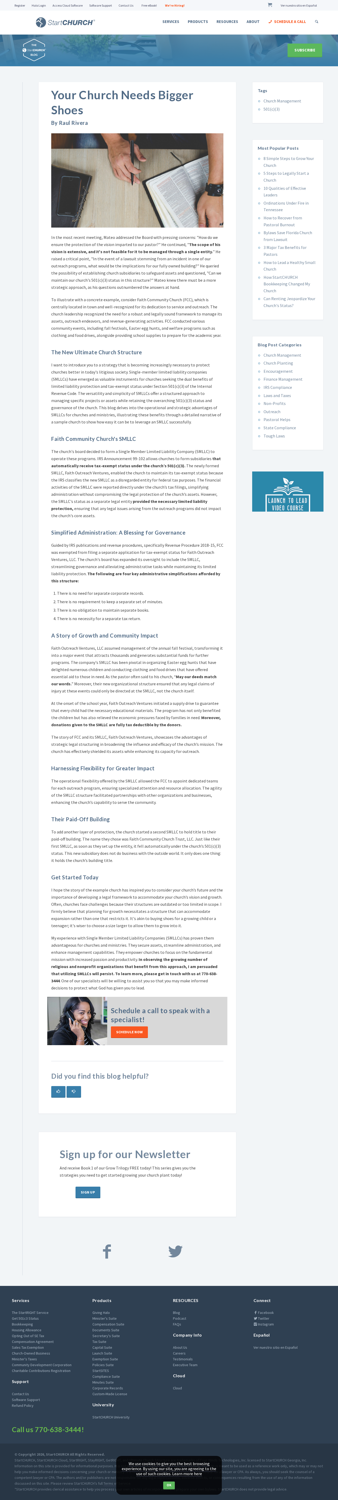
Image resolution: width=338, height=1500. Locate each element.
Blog (176, 1312)
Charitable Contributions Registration (41, 1370)
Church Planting (278, 363)
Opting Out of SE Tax (28, 1335)
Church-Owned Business (31, 1353)
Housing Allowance (26, 1330)
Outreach (272, 411)
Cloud (179, 1375)
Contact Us (126, 5)
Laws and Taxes (277, 395)
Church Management (282, 100)
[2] (74, 1092)
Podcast (179, 1318)
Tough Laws (274, 435)
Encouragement (278, 371)
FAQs (177, 1324)
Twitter (263, 1318)
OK (169, 1485)
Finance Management (283, 379)
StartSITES (100, 1370)
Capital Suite (102, 1347)
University (103, 1404)
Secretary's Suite (106, 1335)
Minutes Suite (103, 1382)
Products (198, 21)
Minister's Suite (104, 1318)
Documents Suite (105, 1330)
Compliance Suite (106, 1376)
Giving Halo (101, 1312)
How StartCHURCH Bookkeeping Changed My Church (287, 284)
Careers (179, 1353)
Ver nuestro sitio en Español (299, 5)
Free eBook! (149, 5)
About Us (180, 1347)
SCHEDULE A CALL (289, 21)
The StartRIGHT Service (30, 1312)
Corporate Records (107, 1388)
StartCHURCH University (111, 1417)
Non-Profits (275, 403)
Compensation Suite (108, 1324)
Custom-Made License (109, 1393)
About (253, 21)
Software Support (100, 5)
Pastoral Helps (277, 419)
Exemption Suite (105, 1359)
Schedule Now (129, 1032)
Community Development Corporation (42, 1364)
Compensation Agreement (33, 1341)
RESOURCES (186, 1300)
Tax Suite (99, 1341)
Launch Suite (102, 1353)
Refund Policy (23, 1405)
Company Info (187, 1334)
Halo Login (39, 5)
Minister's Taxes (24, 1359)
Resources (227, 21)
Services (170, 21)
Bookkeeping (22, 1324)
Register (20, 5)
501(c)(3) (272, 109)
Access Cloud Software (68, 5)
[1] (58, 1092)
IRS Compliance (278, 387)
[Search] (316, 21)
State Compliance (280, 427)
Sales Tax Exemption (28, 1347)
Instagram (265, 1324)
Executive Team (185, 1364)
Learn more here (187, 1473)
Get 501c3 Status (25, 1318)
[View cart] (271, 5)
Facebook (265, 1312)
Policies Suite (103, 1364)
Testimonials (183, 1359)
